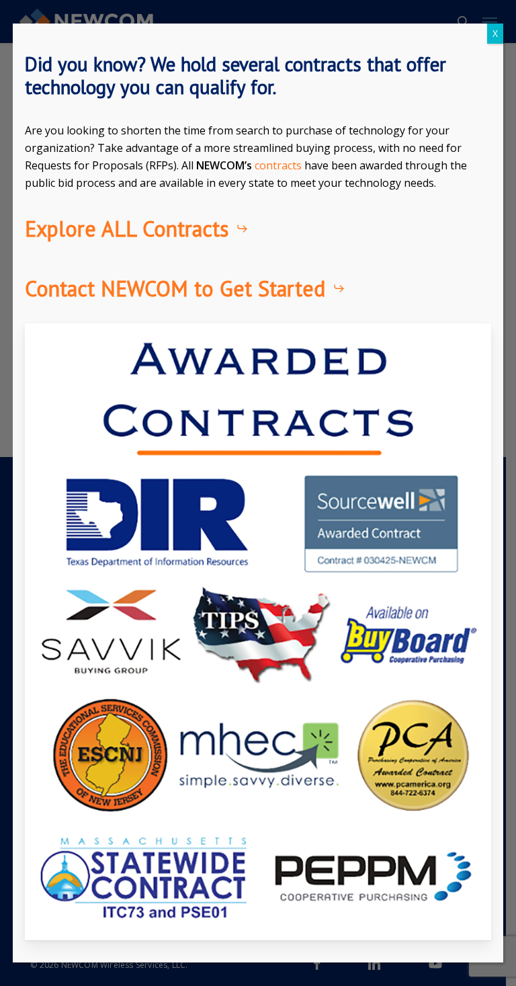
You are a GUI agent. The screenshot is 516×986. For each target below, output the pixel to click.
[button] (137, 228)
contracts (278, 165)
